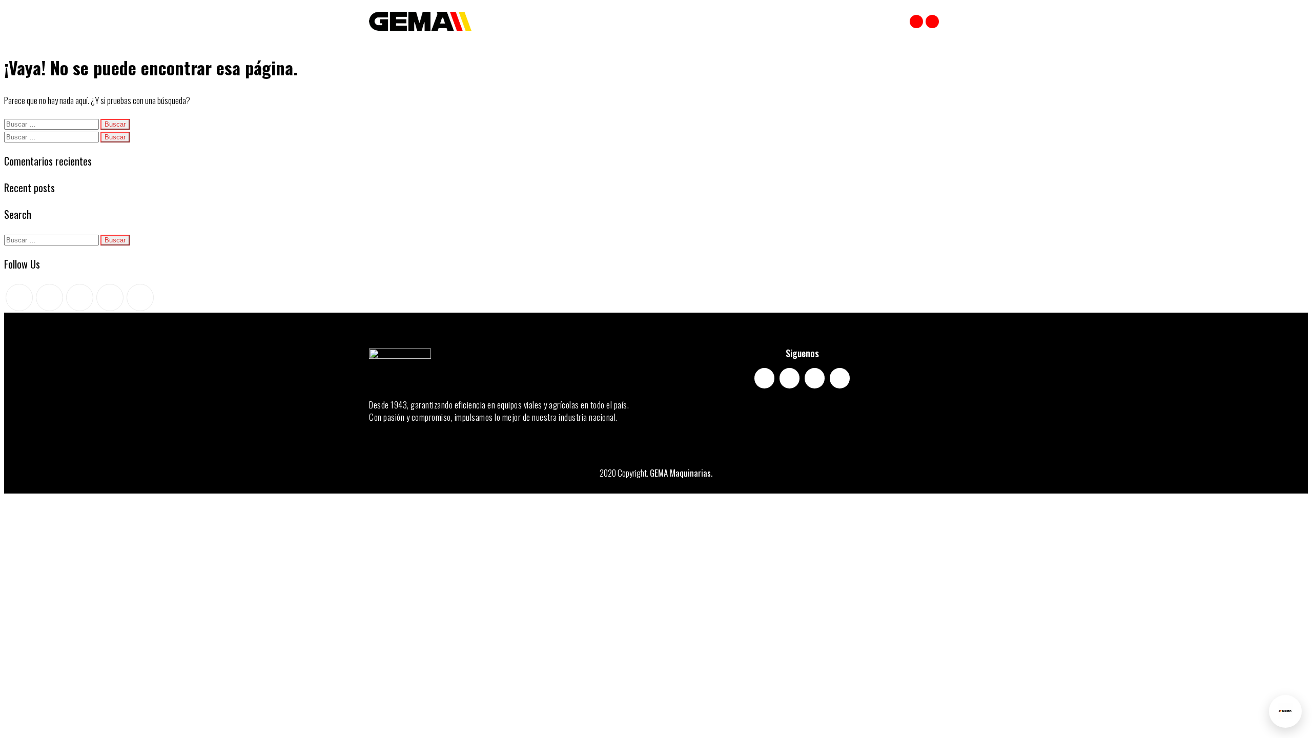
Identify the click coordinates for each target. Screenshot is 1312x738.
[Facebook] (916, 21)
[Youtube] (815, 378)
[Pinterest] (79, 297)
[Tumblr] (140, 297)
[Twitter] (19, 297)
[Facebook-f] (764, 378)
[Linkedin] (840, 378)
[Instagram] (932, 21)
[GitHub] (110, 297)
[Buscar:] (52, 122)
